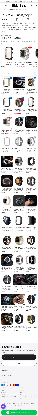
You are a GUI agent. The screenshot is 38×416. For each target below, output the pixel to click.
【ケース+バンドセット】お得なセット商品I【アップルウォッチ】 (24, 63)
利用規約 (19, 409)
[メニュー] (2, 5)
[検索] (6, 5)
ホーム (5, 9)
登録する (19, 363)
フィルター (7, 73)
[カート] (36, 5)
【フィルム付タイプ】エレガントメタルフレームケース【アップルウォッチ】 (8, 63)
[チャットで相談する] (3, 406)
